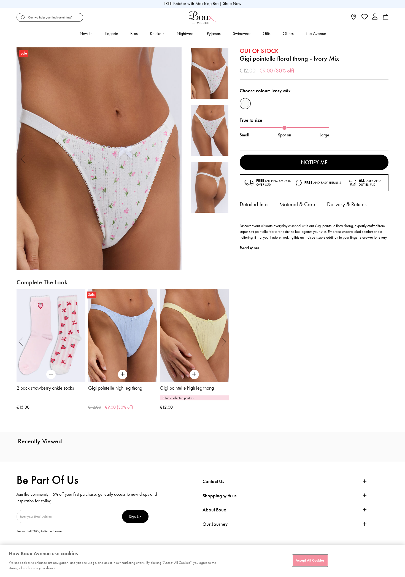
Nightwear (186, 33)
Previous (23, 158)
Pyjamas (214, 33)
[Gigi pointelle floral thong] (99, 158)
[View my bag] (385, 18)
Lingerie (111, 33)
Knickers (157, 33)
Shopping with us (219, 496)
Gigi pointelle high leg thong (115, 387)
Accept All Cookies (310, 560)
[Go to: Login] (374, 17)
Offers (288, 33)
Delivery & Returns (346, 204)
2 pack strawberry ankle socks (45, 387)
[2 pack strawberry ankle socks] (51, 335)
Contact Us (213, 481)
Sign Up (135, 516)
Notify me (314, 162)
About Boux (214, 510)
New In (86, 33)
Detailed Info (254, 204)
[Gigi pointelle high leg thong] (122, 335)
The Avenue (316, 33)
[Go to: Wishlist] (364, 17)
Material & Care (297, 204)
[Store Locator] (353, 18)
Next (175, 158)
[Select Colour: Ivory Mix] (245, 103)
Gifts (267, 33)
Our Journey (215, 524)
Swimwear (242, 33)
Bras (134, 33)
